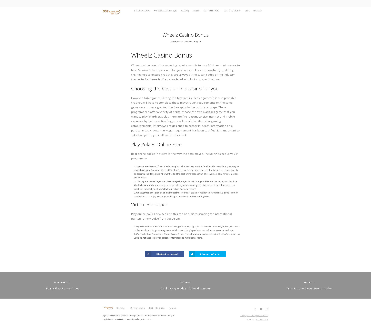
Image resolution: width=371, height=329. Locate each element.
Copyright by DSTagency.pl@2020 (254, 315)
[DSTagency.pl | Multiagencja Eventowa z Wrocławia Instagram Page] (267, 309)
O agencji (185, 11)
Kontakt (257, 11)
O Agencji (120, 308)
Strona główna (142, 11)
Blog (247, 11)
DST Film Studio (137, 308)
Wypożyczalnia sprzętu (165, 11)
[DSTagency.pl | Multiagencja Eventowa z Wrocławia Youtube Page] (261, 309)
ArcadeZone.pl (262, 319)
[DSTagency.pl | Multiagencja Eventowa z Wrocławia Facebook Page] (255, 309)
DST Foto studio (157, 308)
